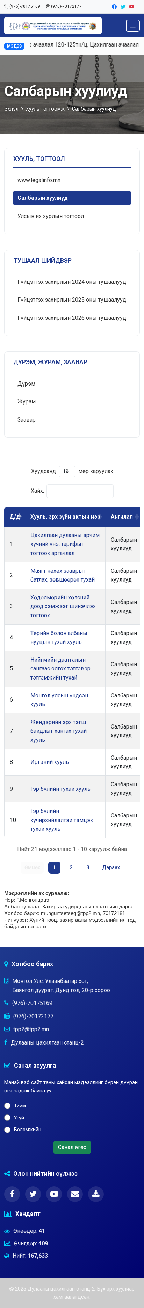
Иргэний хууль (49, 762)
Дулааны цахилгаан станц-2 (47, 1042)
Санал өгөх (72, 1147)
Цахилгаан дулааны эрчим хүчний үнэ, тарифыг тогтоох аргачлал (65, 544)
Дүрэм (26, 383)
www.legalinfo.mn (38, 180)
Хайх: (37, 490)
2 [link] (71, 868)
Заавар (26, 419)
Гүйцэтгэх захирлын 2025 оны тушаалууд (71, 299)
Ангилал (122, 516)
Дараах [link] (111, 868)
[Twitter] (124, 6)
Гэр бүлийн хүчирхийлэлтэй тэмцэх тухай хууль (61, 820)
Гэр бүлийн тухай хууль (60, 789)
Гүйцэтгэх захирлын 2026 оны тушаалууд (71, 318)
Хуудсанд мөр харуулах (72, 471)
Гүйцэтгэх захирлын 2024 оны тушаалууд (71, 282)
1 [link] (54, 868)
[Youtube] (131, 6)
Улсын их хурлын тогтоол (50, 216)
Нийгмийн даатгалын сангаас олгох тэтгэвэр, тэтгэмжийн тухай (61, 668)
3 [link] (87, 868)
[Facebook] (115, 6)
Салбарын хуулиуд (42, 198)
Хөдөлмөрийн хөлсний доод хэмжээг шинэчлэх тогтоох (63, 606)
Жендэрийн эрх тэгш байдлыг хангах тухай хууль (58, 731)
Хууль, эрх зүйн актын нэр (65, 516)
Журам (26, 401)
